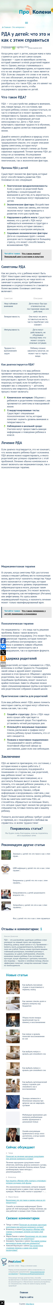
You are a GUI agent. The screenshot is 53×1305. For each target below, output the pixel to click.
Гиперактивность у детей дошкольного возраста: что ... (29, 893)
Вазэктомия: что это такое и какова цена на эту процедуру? (25, 1201)
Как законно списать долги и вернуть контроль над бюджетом (34, 1003)
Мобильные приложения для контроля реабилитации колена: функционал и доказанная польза (34, 1118)
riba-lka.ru (30, 1304)
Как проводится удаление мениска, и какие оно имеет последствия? (24, 1247)
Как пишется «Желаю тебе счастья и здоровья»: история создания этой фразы (26, 1181)
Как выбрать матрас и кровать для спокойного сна (34, 1052)
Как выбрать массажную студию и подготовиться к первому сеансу (33, 987)
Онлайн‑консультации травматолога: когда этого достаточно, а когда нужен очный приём (33, 1134)
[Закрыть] (2, 1303)
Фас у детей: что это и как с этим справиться (31, 918)
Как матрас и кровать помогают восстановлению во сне (33, 1036)
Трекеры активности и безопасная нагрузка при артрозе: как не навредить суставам (33, 1102)
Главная (24, 1292)
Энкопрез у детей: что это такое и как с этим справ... (31, 855)
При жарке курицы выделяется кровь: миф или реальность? (26, 1242)
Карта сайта (26, 1297)
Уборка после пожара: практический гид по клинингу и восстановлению (33, 1020)
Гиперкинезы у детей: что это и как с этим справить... (30, 881)
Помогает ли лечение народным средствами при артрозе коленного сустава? (25, 1157)
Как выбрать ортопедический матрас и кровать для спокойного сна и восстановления (34, 1085)
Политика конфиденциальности (32, 1274)
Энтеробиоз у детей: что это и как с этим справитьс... (30, 906)
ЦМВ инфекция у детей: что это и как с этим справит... (31, 869)
